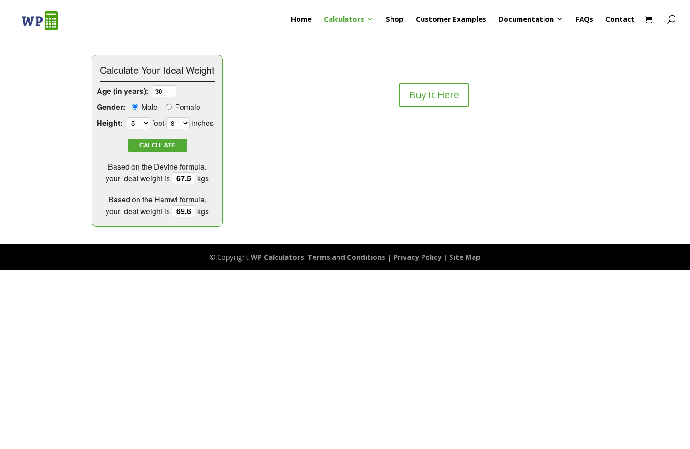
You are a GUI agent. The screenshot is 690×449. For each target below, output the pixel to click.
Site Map (465, 257)
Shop (395, 19)
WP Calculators (277, 257)
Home (301, 19)
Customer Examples (451, 19)
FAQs (584, 19)
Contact (620, 19)
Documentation (526, 19)
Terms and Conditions (346, 257)
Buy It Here (434, 94)
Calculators (344, 19)
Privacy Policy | (421, 257)
